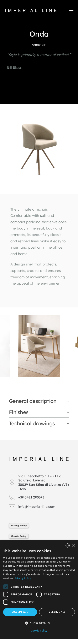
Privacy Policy (19, 525)
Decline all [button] (56, 612)
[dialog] (39, 589)
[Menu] (71, 10)
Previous (10, 346)
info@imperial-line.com (36, 507)
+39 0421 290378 (31, 497)
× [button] (73, 545)
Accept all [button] (20, 612)
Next (68, 346)
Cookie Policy (18, 536)
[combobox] (68, 545)
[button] (39, 623)
